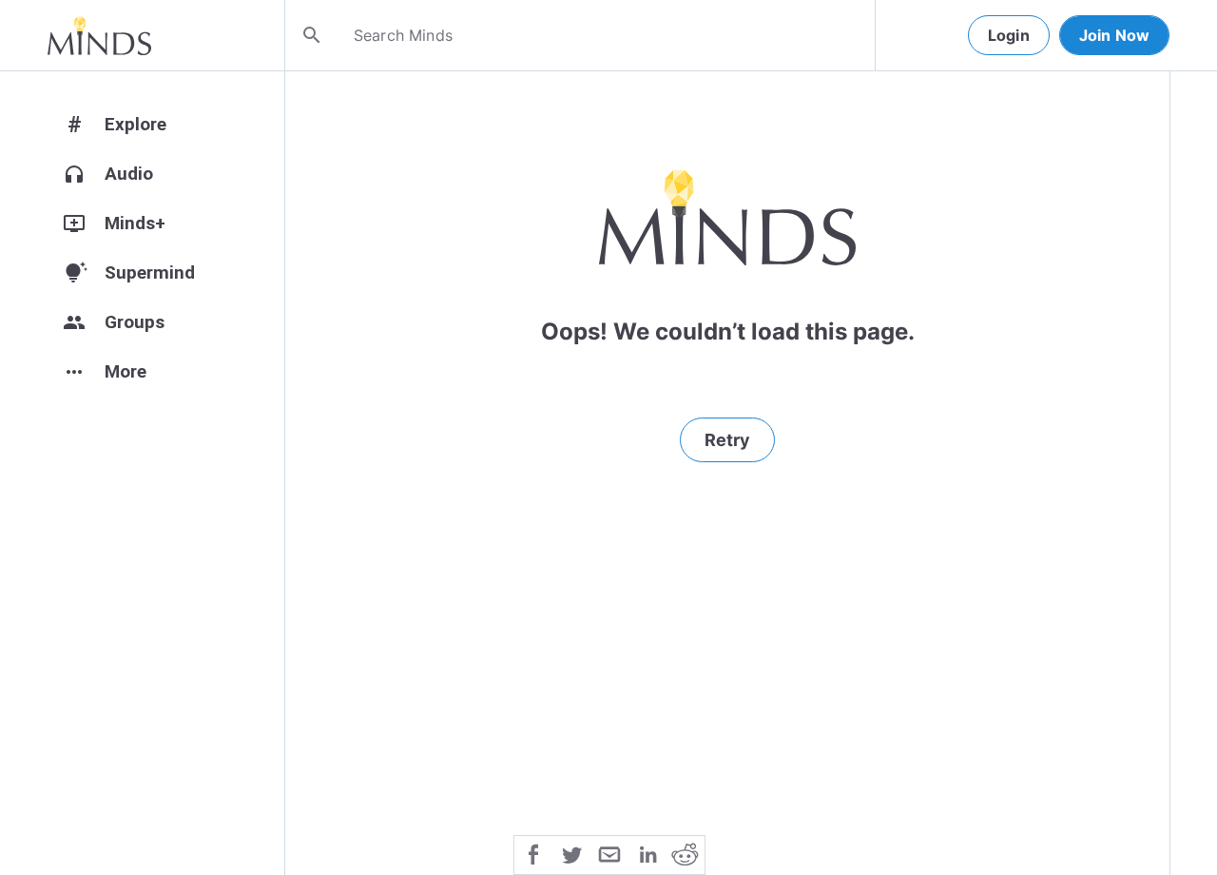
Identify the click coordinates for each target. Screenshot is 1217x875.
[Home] (99, 35)
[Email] (609, 853)
